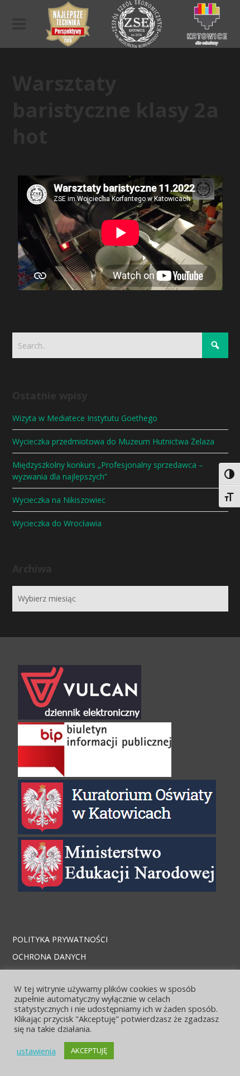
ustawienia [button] (36, 1051)
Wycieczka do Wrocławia (57, 523)
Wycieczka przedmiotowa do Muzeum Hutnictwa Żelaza (113, 441)
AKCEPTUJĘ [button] (89, 1050)
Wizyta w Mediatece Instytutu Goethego (84, 418)
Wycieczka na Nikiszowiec (58, 500)
